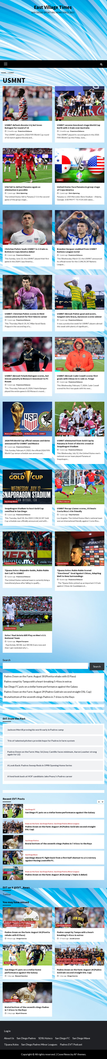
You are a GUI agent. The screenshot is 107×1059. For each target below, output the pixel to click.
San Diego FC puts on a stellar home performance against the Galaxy (41, 686)
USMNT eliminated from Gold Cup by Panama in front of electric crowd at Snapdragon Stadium (75, 443)
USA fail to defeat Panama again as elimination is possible (22, 188)
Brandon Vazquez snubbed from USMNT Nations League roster (77, 250)
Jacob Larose (75, 938)
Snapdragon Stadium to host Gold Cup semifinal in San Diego (24, 510)
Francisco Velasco (25, 131)
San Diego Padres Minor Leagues (66, 823)
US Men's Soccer (31, 434)
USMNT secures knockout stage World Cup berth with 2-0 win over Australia (78, 126)
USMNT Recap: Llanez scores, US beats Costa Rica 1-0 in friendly (76, 510)
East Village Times (53, 7)
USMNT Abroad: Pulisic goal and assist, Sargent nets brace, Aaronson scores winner (79, 315)
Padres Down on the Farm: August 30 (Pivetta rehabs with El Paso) (40, 676)
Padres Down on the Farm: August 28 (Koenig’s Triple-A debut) (56, 874)
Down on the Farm (32, 823)
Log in (7, 1030)
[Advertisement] (53, 39)
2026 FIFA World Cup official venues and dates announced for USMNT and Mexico (27, 442)
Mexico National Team (13, 434)
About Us (9, 1038)
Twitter (7, 894)
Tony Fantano (74, 515)
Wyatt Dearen (21, 1013)
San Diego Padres (46, 823)
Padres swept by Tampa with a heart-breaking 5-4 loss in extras (38, 681)
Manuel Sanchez (21, 976)
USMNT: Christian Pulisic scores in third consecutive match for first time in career (26, 315)
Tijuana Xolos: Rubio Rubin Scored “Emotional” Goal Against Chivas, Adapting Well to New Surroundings (79, 573)
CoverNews (63, 1054)
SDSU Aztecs (45, 1038)
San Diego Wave (11, 501)
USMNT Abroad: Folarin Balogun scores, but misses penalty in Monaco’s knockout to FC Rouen (27, 378)
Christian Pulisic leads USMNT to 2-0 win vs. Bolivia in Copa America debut (26, 250)
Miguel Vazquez (22, 641)
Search (6, 660)
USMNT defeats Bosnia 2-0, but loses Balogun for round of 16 (23, 126)
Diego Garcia (21, 938)
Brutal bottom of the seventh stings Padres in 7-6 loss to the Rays (39, 696)
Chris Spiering (21, 193)
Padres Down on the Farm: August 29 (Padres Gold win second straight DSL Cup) (47, 691)
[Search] (101, 64)
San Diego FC (30, 809)
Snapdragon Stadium (65, 434)
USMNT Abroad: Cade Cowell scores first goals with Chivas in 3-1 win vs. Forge (77, 377)
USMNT (7, 118)
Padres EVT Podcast (71, 1044)
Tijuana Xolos (10, 563)
